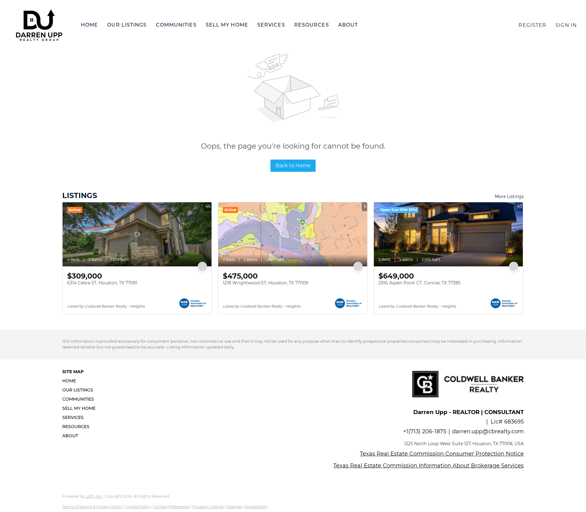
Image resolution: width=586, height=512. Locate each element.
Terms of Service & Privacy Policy (92, 506)
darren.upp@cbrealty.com (488, 431)
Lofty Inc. (94, 496)
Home (89, 25)
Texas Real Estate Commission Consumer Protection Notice (442, 453)
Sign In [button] (566, 25)
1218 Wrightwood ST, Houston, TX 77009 (265, 283)
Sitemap (234, 506)
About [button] (348, 25)
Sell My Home (227, 25)
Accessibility (256, 506)
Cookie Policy (137, 506)
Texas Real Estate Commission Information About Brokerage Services (428, 465)
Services (271, 25)
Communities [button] (176, 25)
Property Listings (208, 506)
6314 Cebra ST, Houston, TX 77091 (102, 283)
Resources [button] (311, 25)
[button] (39, 25)
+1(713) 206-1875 (424, 431)
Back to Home (293, 165)
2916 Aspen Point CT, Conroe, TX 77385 (419, 283)
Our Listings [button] (126, 25)
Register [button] (532, 25)
